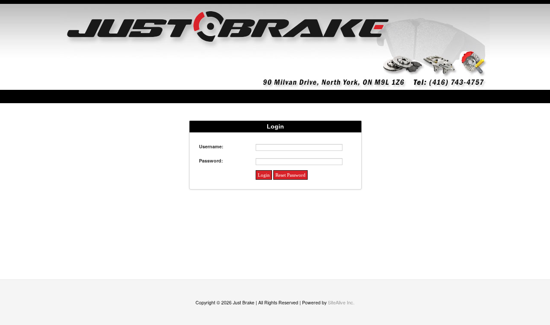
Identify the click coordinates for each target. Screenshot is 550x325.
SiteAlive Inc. (341, 302)
